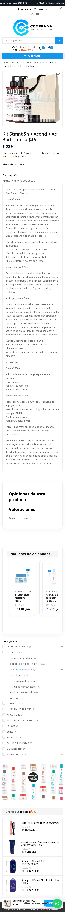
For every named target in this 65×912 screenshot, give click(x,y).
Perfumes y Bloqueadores (23, 686)
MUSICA (11, 726)
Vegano (14, 697)
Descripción (10, 175)
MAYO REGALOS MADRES (20, 720)
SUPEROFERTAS (15, 754)
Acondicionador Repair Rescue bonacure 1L (53, 598)
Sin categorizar (14, 748)
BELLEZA (16, 62)
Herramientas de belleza (22, 680)
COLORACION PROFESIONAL (25, 663)
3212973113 (26, 49)
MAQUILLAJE (13, 714)
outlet (10, 731)
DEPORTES (12, 703)
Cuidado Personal (19, 675)
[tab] (32, 176)
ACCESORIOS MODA (17, 646)
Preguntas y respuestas (18, 180)
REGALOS (12, 737)
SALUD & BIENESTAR (18, 743)
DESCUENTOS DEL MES (19, 709)
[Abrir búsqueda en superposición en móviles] (32, 40)
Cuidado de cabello (34, 62)
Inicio (5, 62)
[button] (58, 75)
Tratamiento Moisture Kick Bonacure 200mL (22, 598)
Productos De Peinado (21, 692)
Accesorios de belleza (21, 658)
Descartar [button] (54, 908)
